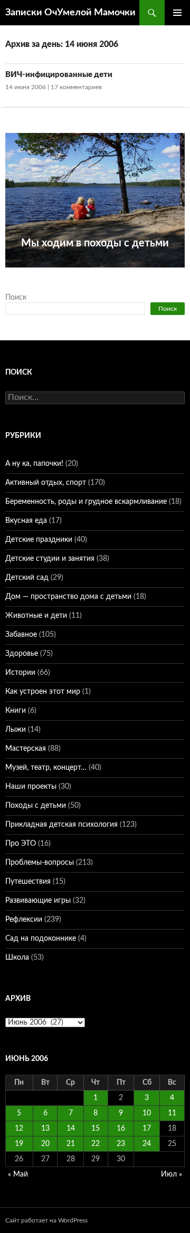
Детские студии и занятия (49, 558)
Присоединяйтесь (114, 273)
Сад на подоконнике (40, 938)
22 (95, 1144)
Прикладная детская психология (61, 824)
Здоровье (21, 653)
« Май (18, 1174)
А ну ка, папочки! (34, 463)
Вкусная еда (26, 520)
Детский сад (27, 577)
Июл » (171, 1174)
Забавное (21, 634)
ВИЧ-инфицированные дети (58, 75)
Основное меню (177, 12)
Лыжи (15, 729)
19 (19, 1144)
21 (70, 1144)
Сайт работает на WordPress (46, 1220)
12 (19, 1128)
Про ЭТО (20, 843)
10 (146, 1113)
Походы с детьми (35, 805)
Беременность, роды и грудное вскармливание (86, 501)
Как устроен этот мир (42, 691)
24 (146, 1144)
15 (95, 1128)
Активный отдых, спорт (45, 482)
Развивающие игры (38, 900)
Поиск (15, 297)
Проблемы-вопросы (39, 862)
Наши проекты (30, 786)
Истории (20, 672)
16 (121, 1128)
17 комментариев (76, 87)
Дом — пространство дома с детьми (68, 596)
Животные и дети (36, 615)
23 (121, 1144)
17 (146, 1128)
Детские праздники (38, 539)
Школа (17, 957)
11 (172, 1113)
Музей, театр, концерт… (46, 767)
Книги (15, 710)
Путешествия (28, 881)
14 (70, 1128)
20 (45, 1144)
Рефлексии (23, 919)
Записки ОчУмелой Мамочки (70, 12)
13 (45, 1128)
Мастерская (25, 748)
